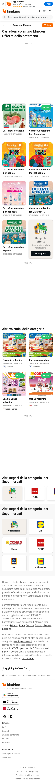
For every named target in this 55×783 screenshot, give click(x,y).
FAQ (4, 727)
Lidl (20, 651)
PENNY (6, 651)
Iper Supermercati (22, 641)
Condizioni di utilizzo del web (27, 775)
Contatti (5, 731)
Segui (49, 25)
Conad (14, 651)
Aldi (47, 648)
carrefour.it (28, 658)
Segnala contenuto (10, 734)
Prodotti (6, 742)
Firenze (47, 625)
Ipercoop (24, 648)
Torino (38, 625)
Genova (30, 625)
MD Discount (37, 648)
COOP (15, 648)
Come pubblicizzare (11, 753)
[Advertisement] (27, 72)
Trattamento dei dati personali (27, 779)
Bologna (6, 628)
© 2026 (27, 767)
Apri (49, 3)
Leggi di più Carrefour (15, 668)
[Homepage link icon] (3, 675)
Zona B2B (6, 757)
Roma (22, 625)
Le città (5, 738)
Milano (13, 625)
